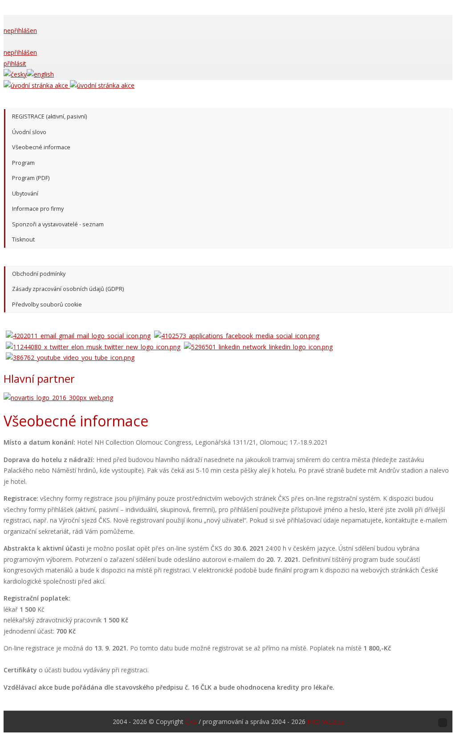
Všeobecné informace (41, 147)
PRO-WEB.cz (325, 721)
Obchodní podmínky (38, 274)
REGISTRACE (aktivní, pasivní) (49, 116)
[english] (40, 74)
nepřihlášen (20, 30)
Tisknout (23, 239)
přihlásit (15, 63)
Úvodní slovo (29, 132)
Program (23, 163)
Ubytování (25, 193)
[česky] (15, 74)
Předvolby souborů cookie (47, 304)
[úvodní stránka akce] (69, 85)
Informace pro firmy (38, 209)
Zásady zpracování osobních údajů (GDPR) (68, 289)
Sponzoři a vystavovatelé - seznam (58, 224)
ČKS (191, 721)
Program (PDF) (30, 178)
